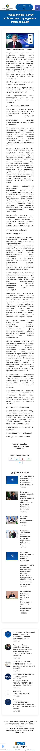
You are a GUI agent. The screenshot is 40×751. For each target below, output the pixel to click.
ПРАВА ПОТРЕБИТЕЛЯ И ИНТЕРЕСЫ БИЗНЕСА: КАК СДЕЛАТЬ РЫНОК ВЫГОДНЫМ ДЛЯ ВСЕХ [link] (24, 665)
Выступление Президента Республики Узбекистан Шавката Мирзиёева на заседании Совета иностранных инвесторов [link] (25, 600)
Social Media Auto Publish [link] (12, 750)
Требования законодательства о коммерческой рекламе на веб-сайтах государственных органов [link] (24, 704)
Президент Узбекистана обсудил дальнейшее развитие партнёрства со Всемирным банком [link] (26, 537)
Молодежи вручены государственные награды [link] (27, 519)
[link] (37, 8)
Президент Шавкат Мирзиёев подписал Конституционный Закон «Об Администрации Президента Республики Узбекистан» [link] (27, 500)
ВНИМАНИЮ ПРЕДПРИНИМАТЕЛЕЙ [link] (21, 693)
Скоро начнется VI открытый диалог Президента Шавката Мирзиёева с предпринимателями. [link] (28, 480)
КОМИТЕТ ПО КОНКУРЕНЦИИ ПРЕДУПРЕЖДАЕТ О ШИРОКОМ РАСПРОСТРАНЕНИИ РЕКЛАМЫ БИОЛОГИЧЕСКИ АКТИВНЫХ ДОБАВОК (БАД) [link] (23, 680)
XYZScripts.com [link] (31, 750)
